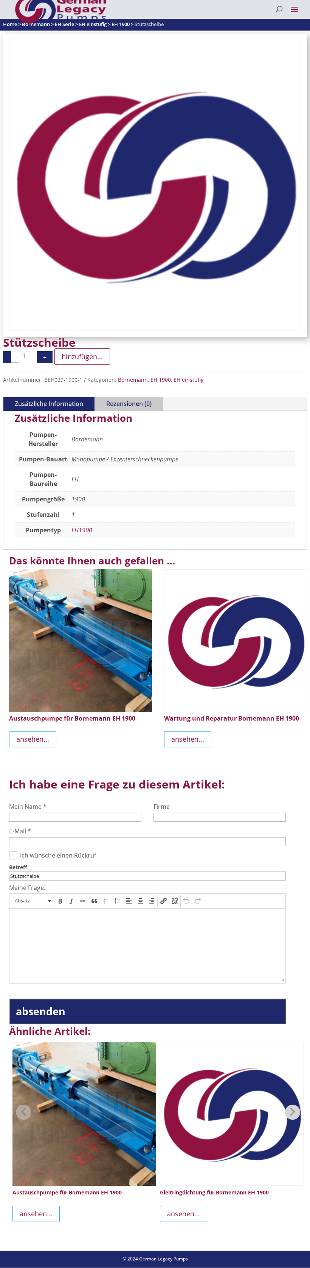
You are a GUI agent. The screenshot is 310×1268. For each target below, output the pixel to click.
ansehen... (32, 739)
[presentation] (32, 900)
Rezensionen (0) (129, 404)
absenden (40, 1011)
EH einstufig (189, 379)
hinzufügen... (82, 356)
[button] (32, 900)
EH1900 (81, 530)
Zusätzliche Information (49, 404)
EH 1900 (160, 379)
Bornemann (133, 379)
